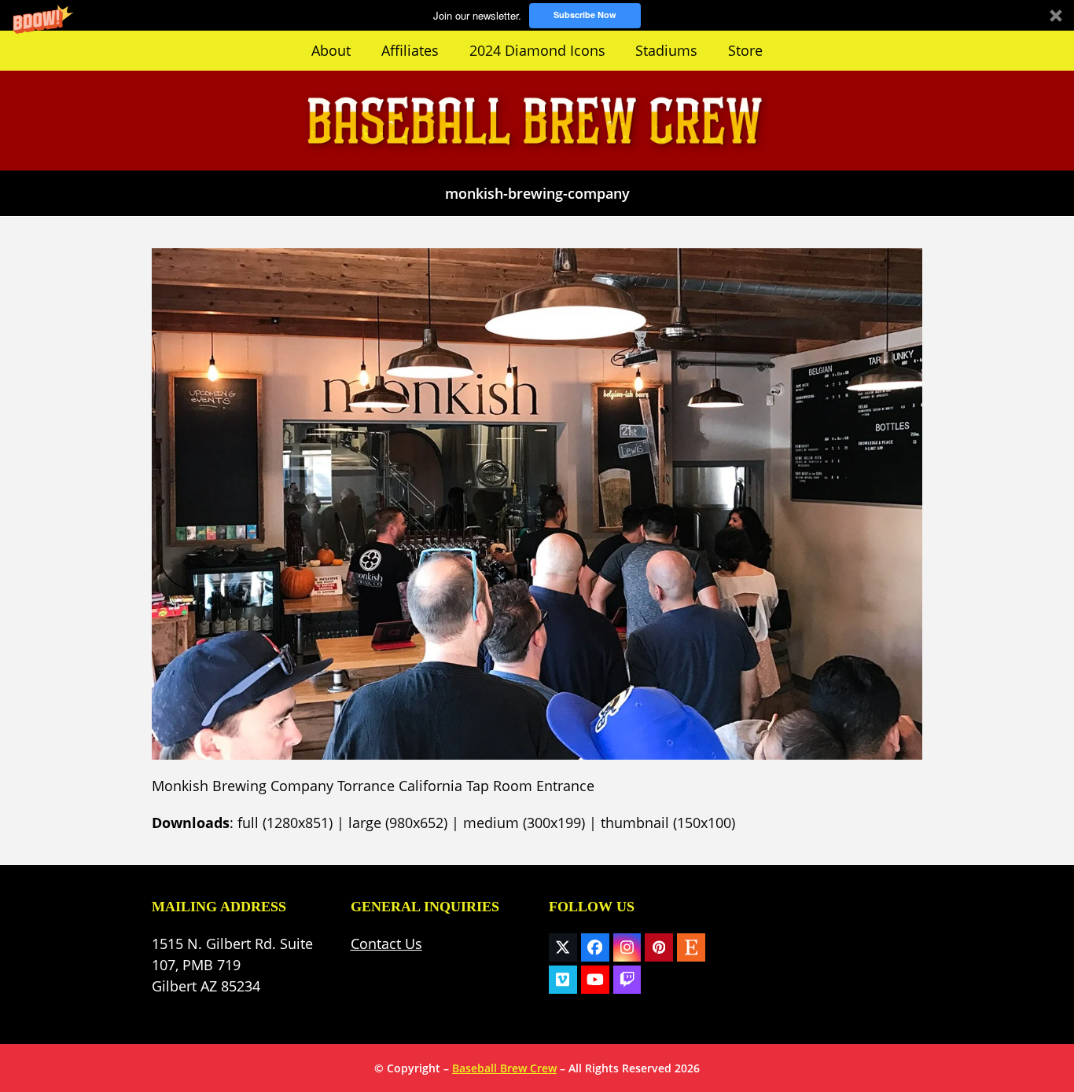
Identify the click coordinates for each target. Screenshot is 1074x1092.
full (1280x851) (285, 822)
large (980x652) (397, 822)
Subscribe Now (585, 14)
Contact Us (386, 943)
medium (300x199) (524, 822)
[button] (537, 15)
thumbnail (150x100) (668, 822)
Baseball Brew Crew (504, 1068)
